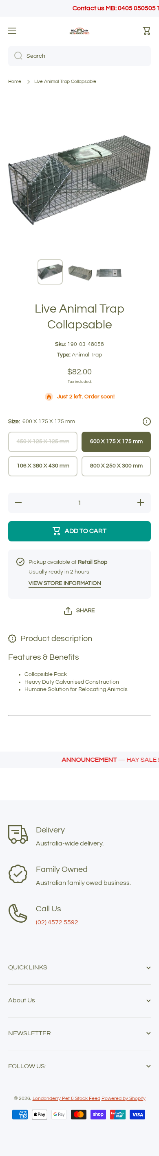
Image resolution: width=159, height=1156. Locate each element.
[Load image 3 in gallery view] (108, 272)
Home (14, 81)
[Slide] (147, 421)
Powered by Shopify (124, 1098)
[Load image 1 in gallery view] (50, 272)
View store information (65, 583)
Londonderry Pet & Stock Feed (66, 1098)
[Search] (15, 56)
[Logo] (79, 31)
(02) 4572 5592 (57, 922)
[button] (147, 31)
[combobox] (79, 56)
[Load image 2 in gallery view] (79, 272)
